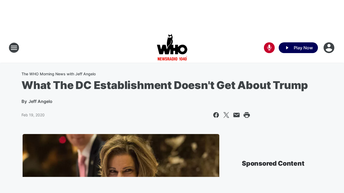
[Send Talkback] (269, 47)
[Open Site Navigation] (14, 47)
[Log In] (329, 47)
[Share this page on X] (226, 115)
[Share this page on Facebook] (216, 115)
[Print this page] (246, 115)
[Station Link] (172, 48)
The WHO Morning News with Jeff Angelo (59, 74)
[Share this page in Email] (236, 115)
